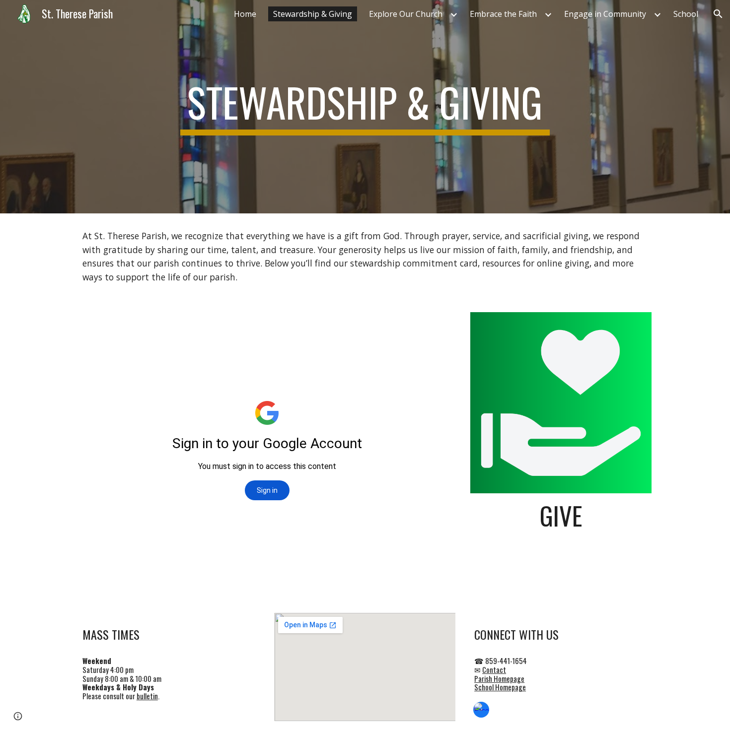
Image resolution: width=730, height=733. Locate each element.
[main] (365, 106)
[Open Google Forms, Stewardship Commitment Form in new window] (437, 325)
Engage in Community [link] (605, 13)
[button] (718, 14)
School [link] (685, 13)
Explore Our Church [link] (405, 13)
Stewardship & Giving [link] (312, 13)
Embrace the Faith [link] (503, 13)
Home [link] (245, 13)
